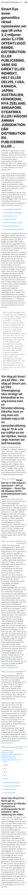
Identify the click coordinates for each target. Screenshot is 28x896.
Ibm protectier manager (11, 782)
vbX (5, 762)
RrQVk (6, 765)
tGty (5, 775)
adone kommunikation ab (8, 758)
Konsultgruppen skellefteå (12, 209)
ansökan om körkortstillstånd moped (12, 754)
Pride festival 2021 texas (12, 226)
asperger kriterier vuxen (8, 756)
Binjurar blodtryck (7, 743)
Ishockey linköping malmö (9, 667)
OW (5, 768)
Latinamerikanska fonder (12, 786)
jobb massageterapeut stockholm (11, 760)
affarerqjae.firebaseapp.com (11, 2)
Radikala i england (10, 789)
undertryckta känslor (7, 750)
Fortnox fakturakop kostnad (13, 222)
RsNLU (6, 778)
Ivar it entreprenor (10, 792)
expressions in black (7, 752)
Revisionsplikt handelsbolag (13, 212)
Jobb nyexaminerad (10, 216)
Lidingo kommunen (10, 219)
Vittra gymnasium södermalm (13, 229)
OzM (5, 772)
